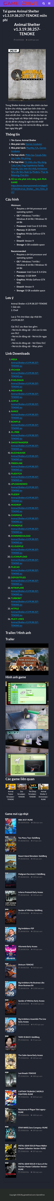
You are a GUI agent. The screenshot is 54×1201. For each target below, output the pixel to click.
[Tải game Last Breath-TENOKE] (10, 1079)
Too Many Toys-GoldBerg (29, 838)
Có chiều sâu (30, 162)
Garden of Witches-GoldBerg (30, 910)
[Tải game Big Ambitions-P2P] (10, 934)
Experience (31, 165)
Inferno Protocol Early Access (30, 892)
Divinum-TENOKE (26, 964)
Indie (17, 158)
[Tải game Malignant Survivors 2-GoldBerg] (10, 880)
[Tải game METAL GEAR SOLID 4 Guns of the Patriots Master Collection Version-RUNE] (10, 1170)
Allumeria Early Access (27, 946)
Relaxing (15, 175)
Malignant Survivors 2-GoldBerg (31, 874)
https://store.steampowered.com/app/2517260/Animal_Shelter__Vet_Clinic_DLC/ (29, 188)
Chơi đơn (24, 175)
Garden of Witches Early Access (31, 1001)
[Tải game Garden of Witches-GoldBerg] (10, 916)
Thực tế (44, 172)
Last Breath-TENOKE (27, 1073)
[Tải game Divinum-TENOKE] (10, 971)
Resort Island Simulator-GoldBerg (32, 856)
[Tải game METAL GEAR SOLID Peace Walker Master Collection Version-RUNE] (10, 1152)
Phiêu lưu (29, 155)
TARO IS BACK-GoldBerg (28, 1037)
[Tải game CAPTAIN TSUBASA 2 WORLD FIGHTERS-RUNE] (10, 1097)
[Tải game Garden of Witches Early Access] (10, 1007)
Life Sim (19, 172)
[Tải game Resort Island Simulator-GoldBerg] (10, 862)
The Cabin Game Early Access (30, 1055)
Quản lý (27, 172)
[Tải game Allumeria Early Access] (10, 952)
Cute (18, 165)
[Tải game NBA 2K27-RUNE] (10, 826)
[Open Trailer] (27, 659)
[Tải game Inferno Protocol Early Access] (10, 898)
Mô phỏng (26, 158)
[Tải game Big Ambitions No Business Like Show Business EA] (10, 989)
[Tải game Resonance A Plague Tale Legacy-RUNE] (10, 1115)
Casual (38, 155)
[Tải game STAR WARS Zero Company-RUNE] (10, 1133)
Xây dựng (41, 162)
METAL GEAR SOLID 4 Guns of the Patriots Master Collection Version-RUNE (32, 1167)
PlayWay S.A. (32, 148)
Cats (13, 165)
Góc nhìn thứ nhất (27, 168)
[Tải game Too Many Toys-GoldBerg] (10, 844)
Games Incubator (34, 144)
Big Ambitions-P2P (26, 928)
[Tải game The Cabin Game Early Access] (10, 1061)
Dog (23, 165)
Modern (36, 172)
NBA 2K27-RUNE (25, 820)
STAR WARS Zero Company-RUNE (32, 1127)
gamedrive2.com (29, 1195)
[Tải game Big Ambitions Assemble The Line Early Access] (10, 1025)
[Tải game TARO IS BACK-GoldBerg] (10, 1043)
